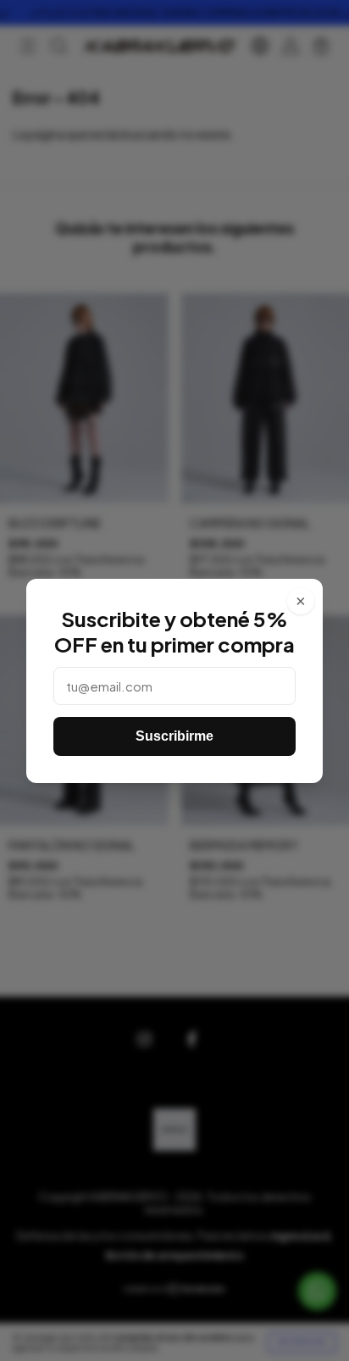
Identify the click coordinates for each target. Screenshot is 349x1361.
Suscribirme (174, 736)
